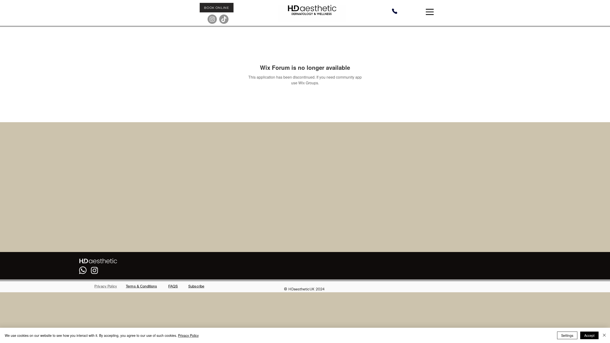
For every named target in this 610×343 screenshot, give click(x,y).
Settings (567, 335)
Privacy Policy (188, 335)
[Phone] (394, 11)
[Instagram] (212, 19)
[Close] (604, 335)
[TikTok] (224, 19)
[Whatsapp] (82, 270)
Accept (589, 335)
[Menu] (430, 12)
